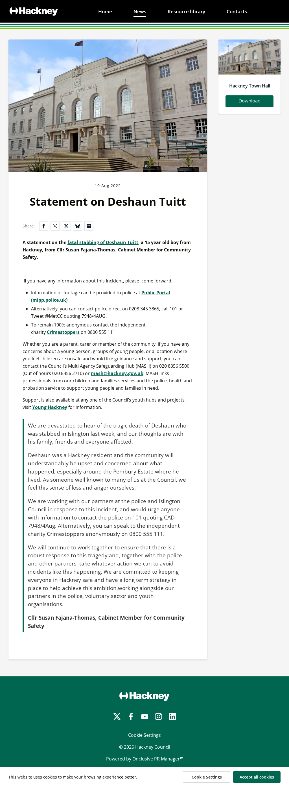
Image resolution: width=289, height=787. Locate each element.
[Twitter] (117, 716)
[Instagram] (158, 716)
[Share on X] (66, 226)
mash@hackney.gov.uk (117, 373)
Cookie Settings (144, 735)
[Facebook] (130, 716)
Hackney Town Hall (249, 86)
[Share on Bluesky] (77, 226)
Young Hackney (49, 407)
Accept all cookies (257, 777)
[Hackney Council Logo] (144, 696)
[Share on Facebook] (43, 226)
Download (249, 100)
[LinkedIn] (172, 716)
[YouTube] (144, 716)
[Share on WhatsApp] (55, 226)
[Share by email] (88, 226)
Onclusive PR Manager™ (157, 759)
